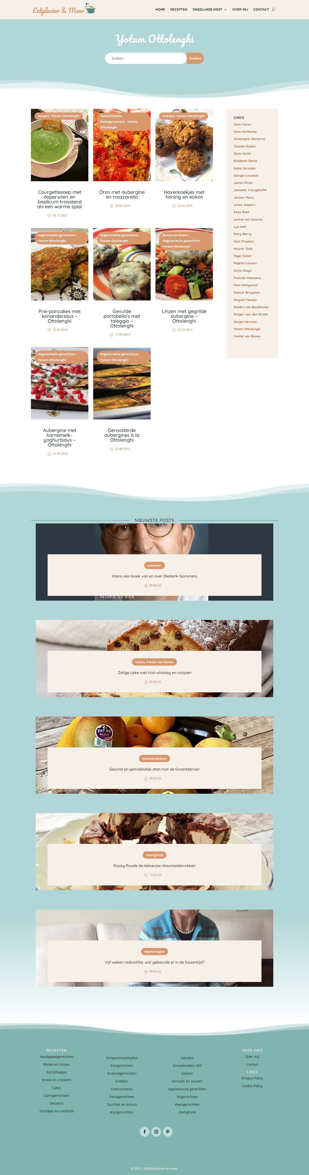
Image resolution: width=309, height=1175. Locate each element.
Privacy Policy (252, 1078)
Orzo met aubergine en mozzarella (122, 194)
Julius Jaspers (244, 205)
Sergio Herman (245, 322)
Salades (187, 1058)
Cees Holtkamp (245, 131)
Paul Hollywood (246, 285)
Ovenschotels (110, 116)
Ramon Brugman (247, 292)
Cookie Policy (252, 1086)
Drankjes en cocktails (57, 1111)
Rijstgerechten (121, 1112)
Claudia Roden (245, 146)
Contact (261, 9)
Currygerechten (56, 1095)
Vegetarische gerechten (57, 235)
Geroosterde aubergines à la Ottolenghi (121, 435)
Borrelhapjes (56, 1072)
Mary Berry (243, 234)
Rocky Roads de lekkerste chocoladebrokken (154, 865)
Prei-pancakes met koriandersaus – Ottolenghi (60, 316)
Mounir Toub (243, 248)
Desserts (57, 1103)
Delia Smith (242, 153)
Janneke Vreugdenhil (250, 190)
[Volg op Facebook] (144, 1132)
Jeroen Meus (243, 197)
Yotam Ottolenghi (65, 116)
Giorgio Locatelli (246, 175)
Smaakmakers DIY (187, 1065)
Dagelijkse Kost (207, 9)
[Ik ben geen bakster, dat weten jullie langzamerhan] (175, 1148)
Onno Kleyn (243, 270)
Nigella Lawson (245, 263)
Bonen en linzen (175, 235)
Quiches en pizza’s (122, 1104)
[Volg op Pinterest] (168, 1132)
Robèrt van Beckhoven (251, 307)
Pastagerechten (112, 121)
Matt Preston (243, 241)
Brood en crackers (56, 1080)
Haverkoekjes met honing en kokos (184, 194)
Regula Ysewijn (245, 300)
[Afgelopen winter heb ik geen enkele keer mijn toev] (133, 1148)
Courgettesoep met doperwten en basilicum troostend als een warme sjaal (59, 199)
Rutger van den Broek (251, 314)
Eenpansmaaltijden (122, 1058)
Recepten (178, 9)
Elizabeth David (245, 161)
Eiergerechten (122, 1065)
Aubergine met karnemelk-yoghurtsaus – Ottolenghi (59, 437)
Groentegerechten (122, 1073)
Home (160, 9)
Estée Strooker (245, 168)
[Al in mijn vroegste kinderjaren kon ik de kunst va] (257, 1148)
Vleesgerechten (187, 1104)
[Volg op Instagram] (156, 1132)
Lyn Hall (240, 227)
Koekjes (168, 116)
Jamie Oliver (243, 183)
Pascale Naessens (247, 278)
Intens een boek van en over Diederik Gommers (154, 576)
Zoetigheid (154, 855)
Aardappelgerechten (56, 1056)
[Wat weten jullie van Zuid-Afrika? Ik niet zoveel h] (216, 1148)
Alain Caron (242, 124)
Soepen (43, 116)
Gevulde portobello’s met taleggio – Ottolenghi (122, 318)
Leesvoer (154, 565)
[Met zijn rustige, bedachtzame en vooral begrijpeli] (51, 1148)
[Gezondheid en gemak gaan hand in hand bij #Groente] (92, 1148)
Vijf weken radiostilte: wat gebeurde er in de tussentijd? (154, 962)
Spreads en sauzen (187, 1081)
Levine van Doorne (248, 219)
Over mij (240, 9)
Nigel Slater (243, 256)
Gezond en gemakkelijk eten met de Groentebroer (154, 769)
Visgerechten (187, 1096)
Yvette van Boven (247, 336)
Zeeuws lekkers (154, 758)
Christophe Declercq (249, 139)
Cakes (140, 662)
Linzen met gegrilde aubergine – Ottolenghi (184, 316)
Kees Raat (241, 212)
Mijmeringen (154, 951)
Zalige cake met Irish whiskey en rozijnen (154, 672)
